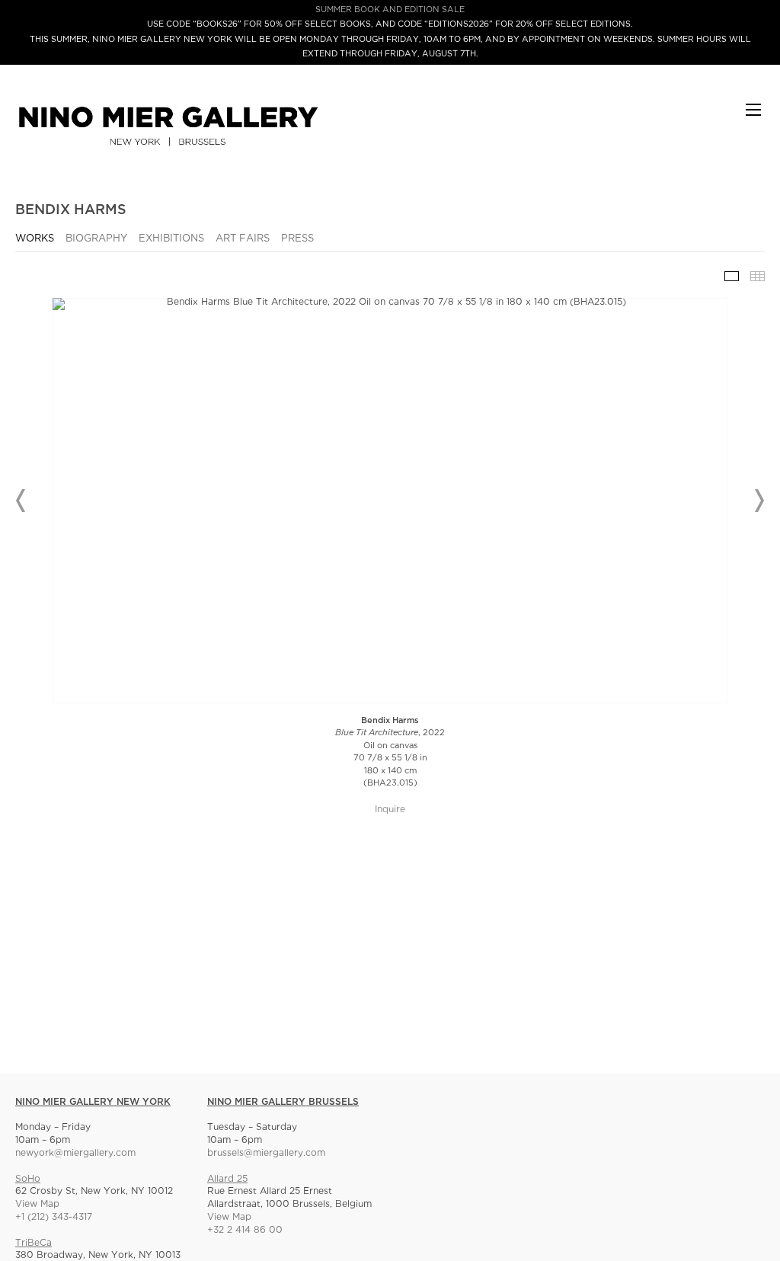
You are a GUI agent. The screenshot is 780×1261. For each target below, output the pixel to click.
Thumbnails (757, 276)
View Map (37, 1204)
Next (759, 500)
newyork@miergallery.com (75, 1153)
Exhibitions (171, 239)
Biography (96, 239)
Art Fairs (243, 239)
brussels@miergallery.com (266, 1153)
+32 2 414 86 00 (245, 1230)
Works (34, 239)
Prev (21, 500)
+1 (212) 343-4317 (53, 1217)
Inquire (390, 809)
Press (297, 239)
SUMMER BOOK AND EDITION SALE (390, 10)
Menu (753, 117)
